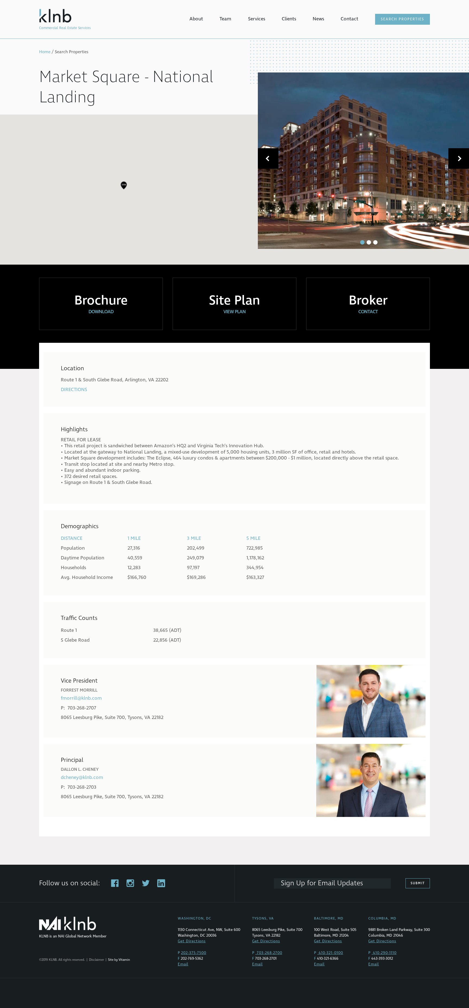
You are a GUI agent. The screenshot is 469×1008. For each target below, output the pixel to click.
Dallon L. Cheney (80, 769)
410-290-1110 (384, 952)
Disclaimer (96, 960)
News (318, 18)
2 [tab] (369, 242)
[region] (234, 190)
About (196, 18)
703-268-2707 (82, 708)
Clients (289, 18)
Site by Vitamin (119, 960)
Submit (418, 883)
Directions (74, 389)
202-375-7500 (193, 952)
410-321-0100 (330, 952)
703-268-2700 (268, 952)
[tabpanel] (363, 160)
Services (256, 18)
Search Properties (402, 19)
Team (225, 18)
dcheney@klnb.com (82, 777)
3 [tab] (375, 242)
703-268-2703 (82, 787)
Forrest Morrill (79, 690)
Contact (349, 18)
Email (183, 964)
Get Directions (192, 941)
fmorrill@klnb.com (81, 698)
